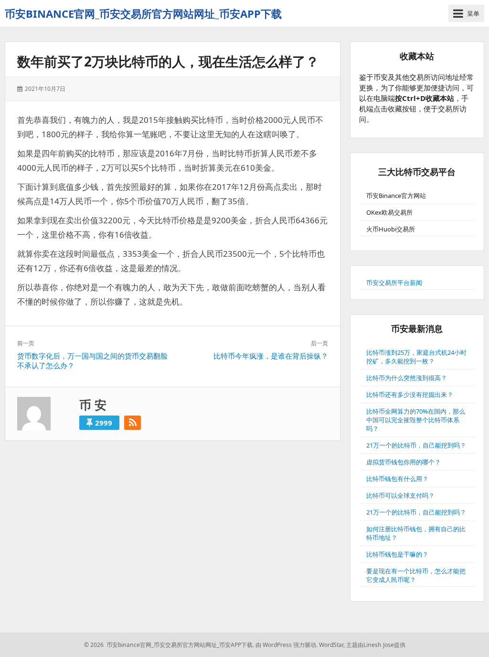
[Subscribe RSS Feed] (132, 423)
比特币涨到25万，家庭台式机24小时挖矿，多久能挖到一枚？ (416, 356)
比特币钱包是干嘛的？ (397, 554)
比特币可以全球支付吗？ (400, 495)
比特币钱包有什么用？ (397, 478)
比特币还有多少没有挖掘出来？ (409, 394)
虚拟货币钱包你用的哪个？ (403, 462)
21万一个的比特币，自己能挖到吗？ (416, 445)
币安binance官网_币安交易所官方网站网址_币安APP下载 (143, 13)
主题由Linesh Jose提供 (375, 645)
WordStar (331, 645)
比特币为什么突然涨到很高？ (406, 377)
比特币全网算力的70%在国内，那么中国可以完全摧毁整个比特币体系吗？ (415, 420)
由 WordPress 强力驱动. (286, 645)
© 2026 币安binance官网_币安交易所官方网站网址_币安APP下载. (169, 645)
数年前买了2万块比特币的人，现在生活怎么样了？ (168, 61)
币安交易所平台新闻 (394, 282)
